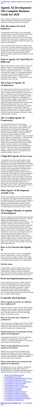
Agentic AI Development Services (14, 375)
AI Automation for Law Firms (13, 377)
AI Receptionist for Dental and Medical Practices (18, 378)
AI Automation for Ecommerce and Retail (16, 396)
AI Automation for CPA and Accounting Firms (17, 382)
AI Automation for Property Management (16, 395)
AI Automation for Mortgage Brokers (15, 393)
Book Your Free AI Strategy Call (11, 403)
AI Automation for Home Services (14, 385)
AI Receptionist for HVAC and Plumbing (16, 386)
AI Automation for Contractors (13, 388)
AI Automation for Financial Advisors (15, 383)
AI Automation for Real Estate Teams (15, 380)
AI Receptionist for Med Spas (12, 390)
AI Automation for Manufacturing (14, 400)
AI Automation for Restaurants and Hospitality (17, 398)
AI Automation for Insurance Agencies (15, 391)
